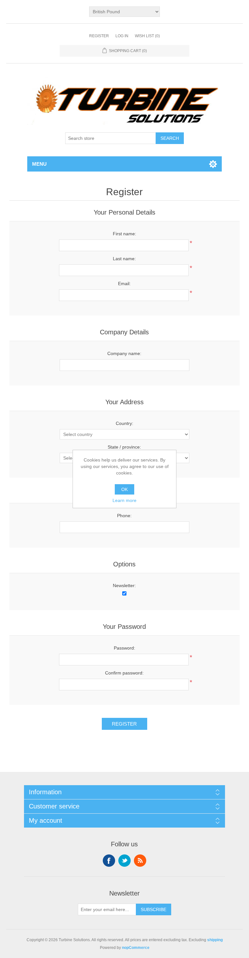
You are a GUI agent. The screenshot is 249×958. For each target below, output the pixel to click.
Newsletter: (124, 585)
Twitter (124, 860)
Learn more (124, 500)
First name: (124, 233)
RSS (140, 860)
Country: (124, 423)
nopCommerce (135, 947)
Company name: (124, 353)
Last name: (124, 258)
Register (99, 36)
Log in (121, 36)
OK (124, 489)
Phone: (124, 515)
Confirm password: (124, 672)
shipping (215, 940)
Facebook (109, 860)
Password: (124, 648)
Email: (124, 283)
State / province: (124, 447)
